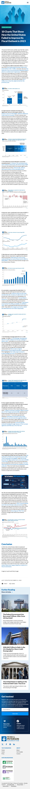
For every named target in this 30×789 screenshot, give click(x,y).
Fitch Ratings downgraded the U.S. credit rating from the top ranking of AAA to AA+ (14, 339)
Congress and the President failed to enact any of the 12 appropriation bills (15, 411)
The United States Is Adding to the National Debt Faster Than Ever (15, 682)
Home (3, 750)
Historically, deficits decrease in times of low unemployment (13, 168)
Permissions (13, 786)
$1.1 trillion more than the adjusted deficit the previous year (13, 81)
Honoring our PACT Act (17, 511)
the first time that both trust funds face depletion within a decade (15, 464)
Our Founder (19, 752)
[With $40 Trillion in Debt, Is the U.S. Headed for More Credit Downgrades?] (15, 636)
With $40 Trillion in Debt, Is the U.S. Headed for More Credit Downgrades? (14, 649)
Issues (3, 752)
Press (3, 753)
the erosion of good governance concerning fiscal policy (12, 349)
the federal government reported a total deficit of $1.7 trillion (14, 67)
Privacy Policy (20, 784)
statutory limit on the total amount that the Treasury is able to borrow (14, 293)
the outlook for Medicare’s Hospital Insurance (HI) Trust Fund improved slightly (15, 457)
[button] (12, 583)
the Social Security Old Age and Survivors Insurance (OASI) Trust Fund (15, 460)
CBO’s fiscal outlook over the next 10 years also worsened (15, 504)
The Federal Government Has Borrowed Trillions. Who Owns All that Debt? (14, 616)
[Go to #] (4, 584)
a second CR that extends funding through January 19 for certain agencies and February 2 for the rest (15, 424)
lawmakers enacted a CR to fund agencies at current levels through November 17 (14, 418)
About (18, 750)
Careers (18, 753)
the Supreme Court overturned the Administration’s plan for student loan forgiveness (15, 70)
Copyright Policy (10, 784)
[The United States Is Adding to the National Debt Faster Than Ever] (15, 670)
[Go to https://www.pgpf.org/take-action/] (8, 724)
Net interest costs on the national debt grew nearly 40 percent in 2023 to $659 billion (15, 259)
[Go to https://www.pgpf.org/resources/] (22, 724)
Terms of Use (5, 786)
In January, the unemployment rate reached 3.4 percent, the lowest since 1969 (15, 163)
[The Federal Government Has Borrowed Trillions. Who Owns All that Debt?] (15, 603)
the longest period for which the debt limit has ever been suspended (14, 307)
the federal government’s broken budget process (13, 352)
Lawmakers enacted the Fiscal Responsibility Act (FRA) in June (15, 304)
